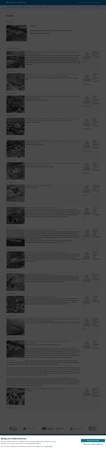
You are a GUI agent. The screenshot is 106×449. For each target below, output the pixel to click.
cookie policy (49, 446)
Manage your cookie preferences (13, 439)
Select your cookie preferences (93, 444)
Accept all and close (93, 440)
